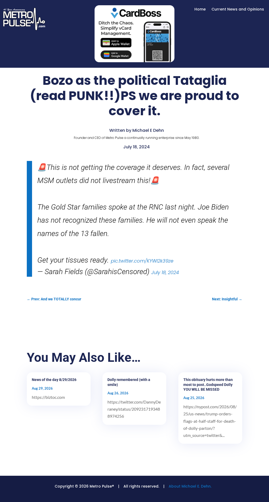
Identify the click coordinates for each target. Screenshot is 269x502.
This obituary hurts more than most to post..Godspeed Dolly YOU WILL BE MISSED (208, 384)
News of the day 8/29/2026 (54, 380)
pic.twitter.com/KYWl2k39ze (142, 261)
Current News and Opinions (237, 9)
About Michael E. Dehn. (190, 486)
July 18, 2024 (165, 272)
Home (200, 9)
